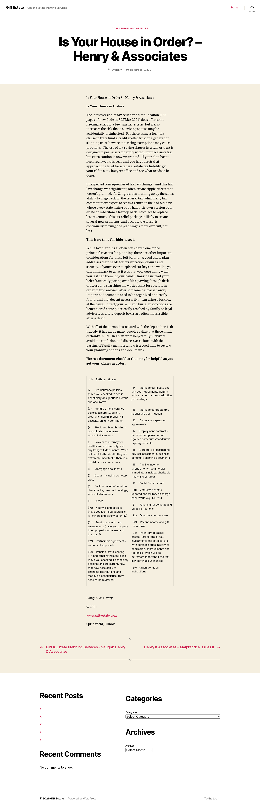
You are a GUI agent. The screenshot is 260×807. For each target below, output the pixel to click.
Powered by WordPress (82, 798)
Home (234, 7)
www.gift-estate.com (101, 616)
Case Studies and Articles (130, 28)
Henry (118, 69)
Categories (131, 712)
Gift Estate (15, 7)
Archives (130, 745)
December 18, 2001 (141, 69)
